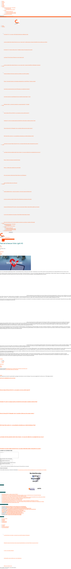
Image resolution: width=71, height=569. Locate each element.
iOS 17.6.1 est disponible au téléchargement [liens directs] (13, 513)
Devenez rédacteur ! (5, 526)
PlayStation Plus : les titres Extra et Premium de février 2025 (16, 368)
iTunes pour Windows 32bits (11, 12)
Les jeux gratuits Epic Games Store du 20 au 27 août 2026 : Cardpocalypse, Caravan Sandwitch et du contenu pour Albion (25, 42)
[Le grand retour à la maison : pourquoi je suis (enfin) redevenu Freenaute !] (8, 534)
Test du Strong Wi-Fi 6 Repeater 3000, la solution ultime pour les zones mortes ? (18, 128)
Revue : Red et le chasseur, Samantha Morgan (12, 159)
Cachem (3, 519)
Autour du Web (4, 518)
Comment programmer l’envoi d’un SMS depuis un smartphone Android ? (17, 89)
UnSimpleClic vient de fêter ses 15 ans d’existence (12, 558)
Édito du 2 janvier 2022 (8, 565)
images (1, 358)
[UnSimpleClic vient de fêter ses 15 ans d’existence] (8, 557)
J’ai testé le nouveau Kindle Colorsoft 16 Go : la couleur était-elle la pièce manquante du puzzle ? (21, 143)
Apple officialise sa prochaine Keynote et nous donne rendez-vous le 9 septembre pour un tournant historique (21, 495)
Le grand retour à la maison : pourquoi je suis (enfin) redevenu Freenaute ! (17, 535)
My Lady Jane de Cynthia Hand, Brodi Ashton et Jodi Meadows (15, 175)
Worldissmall (4, 522)
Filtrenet (3, 520)
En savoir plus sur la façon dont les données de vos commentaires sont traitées (32, 469)
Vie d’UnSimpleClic (5, 527)
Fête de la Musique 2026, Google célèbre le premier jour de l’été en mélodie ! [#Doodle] (19, 222)
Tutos (3, 3)
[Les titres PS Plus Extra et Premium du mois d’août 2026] (8, 56)
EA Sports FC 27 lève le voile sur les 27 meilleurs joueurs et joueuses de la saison (18, 49)
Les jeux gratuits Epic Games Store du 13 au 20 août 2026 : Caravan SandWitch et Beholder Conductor (22, 65)
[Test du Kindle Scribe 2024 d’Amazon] (8, 182)
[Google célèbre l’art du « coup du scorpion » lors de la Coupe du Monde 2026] (8, 190)
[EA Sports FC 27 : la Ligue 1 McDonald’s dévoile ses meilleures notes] (8, 33)
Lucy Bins (3, 509)
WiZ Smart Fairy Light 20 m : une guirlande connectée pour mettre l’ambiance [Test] (17, 425)
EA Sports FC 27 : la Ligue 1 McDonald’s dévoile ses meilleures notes (16, 34)
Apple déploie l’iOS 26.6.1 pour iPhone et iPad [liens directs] (12, 498)
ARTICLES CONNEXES (4, 378)
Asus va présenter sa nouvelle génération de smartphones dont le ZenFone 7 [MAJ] (19, 508)
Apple (3, 6)
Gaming (3, 2)
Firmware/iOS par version (10, 9)
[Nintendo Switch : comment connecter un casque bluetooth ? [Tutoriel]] (8, 103)
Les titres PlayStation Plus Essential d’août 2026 (10, 502)
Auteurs (3, 525)
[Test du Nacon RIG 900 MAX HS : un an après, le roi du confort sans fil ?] (8, 112)
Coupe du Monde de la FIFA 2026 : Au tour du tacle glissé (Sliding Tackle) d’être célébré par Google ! (21, 206)
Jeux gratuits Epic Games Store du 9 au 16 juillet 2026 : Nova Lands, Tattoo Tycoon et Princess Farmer (21, 509)
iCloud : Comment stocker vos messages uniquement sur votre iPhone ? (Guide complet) (20, 81)
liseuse (3, 361)
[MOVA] (39, 490)
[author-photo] (2, 374)
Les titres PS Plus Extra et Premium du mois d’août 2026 (14, 57)
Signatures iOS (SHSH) (8, 14)
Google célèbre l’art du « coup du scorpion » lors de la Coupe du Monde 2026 (17, 191)
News (3, 1)
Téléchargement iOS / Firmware (9, 7)
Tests (3, 105)
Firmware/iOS (8, 8)
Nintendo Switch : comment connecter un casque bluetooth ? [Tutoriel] (16, 104)
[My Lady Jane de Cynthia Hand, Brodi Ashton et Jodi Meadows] (8, 174)
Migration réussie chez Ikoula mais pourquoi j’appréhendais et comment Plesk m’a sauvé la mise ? (21, 542)
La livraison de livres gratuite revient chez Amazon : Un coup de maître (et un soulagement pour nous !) (22, 152)
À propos (3, 524)
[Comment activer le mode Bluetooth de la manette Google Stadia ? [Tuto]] (8, 95)
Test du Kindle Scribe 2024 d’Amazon (11, 369)
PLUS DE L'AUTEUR (11, 378)
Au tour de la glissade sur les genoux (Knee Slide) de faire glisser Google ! (17, 214)
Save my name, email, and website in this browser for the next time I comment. (15, 466)
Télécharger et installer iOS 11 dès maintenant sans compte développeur (15, 506)
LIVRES (3, 240)
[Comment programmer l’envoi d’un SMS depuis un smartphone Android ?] (8, 88)
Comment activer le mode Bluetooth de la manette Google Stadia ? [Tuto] (17, 96)
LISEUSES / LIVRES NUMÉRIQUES (8, 239)
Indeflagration (4, 521)
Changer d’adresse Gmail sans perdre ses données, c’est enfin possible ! (16, 73)
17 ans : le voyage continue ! (9, 550)
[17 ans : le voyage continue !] (8, 549)
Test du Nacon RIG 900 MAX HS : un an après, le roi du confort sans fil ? (15, 389)
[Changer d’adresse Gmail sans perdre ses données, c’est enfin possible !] (8, 72)
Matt (2, 506)
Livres (3, 4)
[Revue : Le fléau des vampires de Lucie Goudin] (8, 166)
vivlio (3, 362)
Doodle (3, 5)
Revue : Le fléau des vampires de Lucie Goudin (12, 167)
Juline (1, 246)
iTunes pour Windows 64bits (11, 13)
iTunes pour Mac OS (9, 11)
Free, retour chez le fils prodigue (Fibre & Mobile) (14, 514)
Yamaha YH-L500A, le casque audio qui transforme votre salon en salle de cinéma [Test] (19, 120)
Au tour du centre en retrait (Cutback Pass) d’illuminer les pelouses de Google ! (18, 199)
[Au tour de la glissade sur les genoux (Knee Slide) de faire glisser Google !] (8, 213)
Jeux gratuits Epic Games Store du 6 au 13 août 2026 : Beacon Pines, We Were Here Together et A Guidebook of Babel (23, 501)
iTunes (5, 10)
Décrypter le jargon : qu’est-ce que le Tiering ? (10, 494)
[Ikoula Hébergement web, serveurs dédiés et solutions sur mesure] (31, 490)
